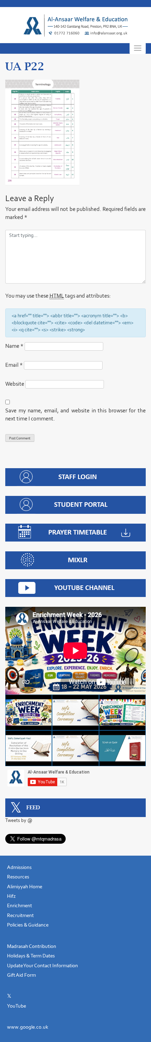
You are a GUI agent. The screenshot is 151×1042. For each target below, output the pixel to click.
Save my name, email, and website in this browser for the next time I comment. (75, 414)
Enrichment (19, 905)
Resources (18, 877)
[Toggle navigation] (138, 48)
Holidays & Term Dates (31, 956)
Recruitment (20, 915)
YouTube (16, 1006)
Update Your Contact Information (42, 965)
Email (14, 364)
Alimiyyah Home (24, 886)
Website (14, 383)
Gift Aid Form (21, 975)
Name (14, 346)
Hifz (11, 896)
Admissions (19, 867)
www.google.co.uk (27, 1027)
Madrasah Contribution (31, 946)
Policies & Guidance (27, 925)
